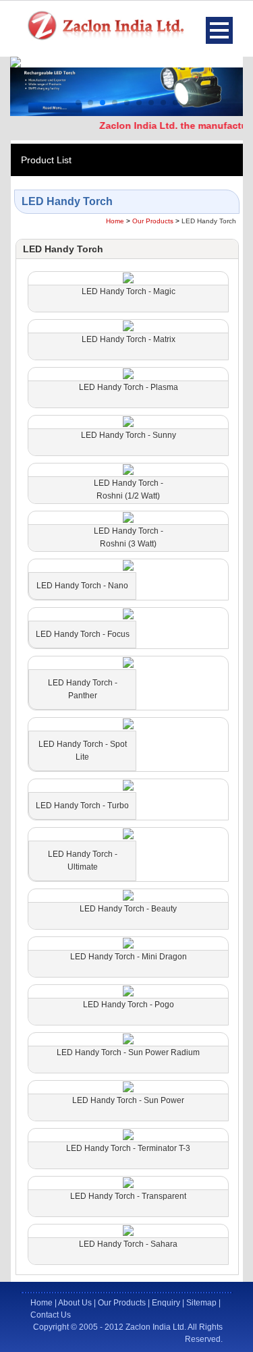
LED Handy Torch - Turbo (82, 805)
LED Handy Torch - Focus (83, 634)
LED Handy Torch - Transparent (128, 1196)
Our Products (152, 221)
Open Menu (219, 30)
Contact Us (50, 1315)
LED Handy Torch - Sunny (128, 435)
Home (115, 221)
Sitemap (201, 1302)
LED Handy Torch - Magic (128, 291)
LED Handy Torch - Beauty (128, 908)
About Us (75, 1302)
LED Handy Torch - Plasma (128, 387)
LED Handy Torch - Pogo (128, 1004)
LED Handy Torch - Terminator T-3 (128, 1148)
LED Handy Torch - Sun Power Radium (128, 1052)
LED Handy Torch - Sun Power (128, 1100)
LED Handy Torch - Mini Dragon (128, 956)
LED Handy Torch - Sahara (128, 1244)
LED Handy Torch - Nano (82, 585)
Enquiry (166, 1302)
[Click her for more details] (128, 277)
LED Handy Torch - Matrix (128, 339)
